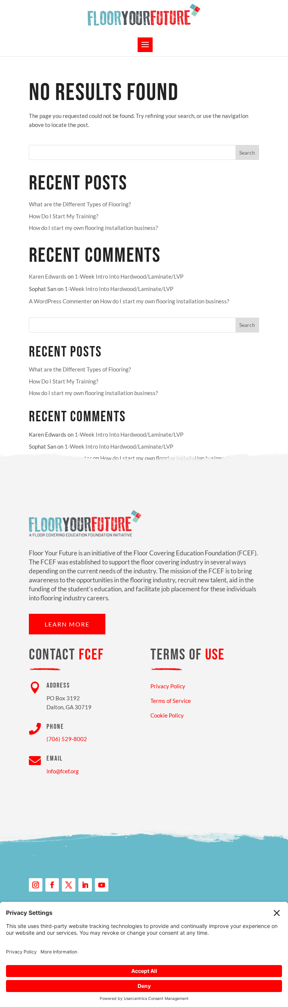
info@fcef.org (62, 771)
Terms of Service (170, 700)
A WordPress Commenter (60, 301)
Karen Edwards (47, 276)
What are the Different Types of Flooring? (80, 204)
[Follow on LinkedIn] (85, 885)
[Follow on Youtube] (101, 885)
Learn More (67, 624)
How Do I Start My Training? (63, 216)
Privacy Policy (167, 686)
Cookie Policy (167, 715)
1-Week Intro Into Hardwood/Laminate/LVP (129, 276)
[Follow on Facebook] (52, 885)
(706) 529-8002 (66, 738)
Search (247, 152)
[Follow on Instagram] (35, 885)
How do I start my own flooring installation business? (93, 227)
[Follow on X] (68, 885)
